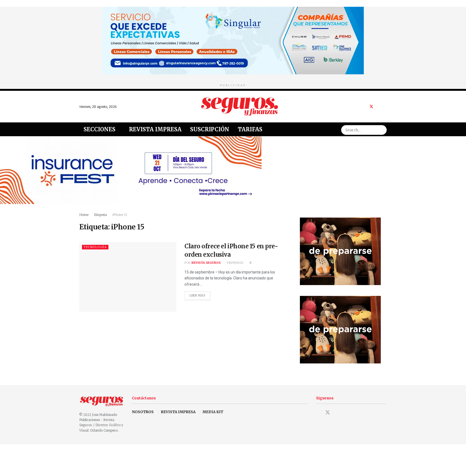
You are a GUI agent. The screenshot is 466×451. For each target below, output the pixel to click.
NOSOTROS (143, 412)
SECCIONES (99, 129)
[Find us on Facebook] (364, 106)
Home (83, 215)
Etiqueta (100, 215)
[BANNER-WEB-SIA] (233, 40)
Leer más (200, 294)
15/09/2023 (234, 263)
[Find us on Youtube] (378, 106)
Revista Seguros (206, 263)
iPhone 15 (119, 215)
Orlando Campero (104, 430)
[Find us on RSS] (385, 106)
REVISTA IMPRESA (178, 412)
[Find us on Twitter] (371, 106)
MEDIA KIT (213, 412)
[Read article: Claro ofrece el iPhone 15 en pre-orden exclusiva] (127, 277)
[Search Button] (382, 129)
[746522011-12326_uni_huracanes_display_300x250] (340, 251)
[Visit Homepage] (240, 106)
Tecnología (95, 247)
